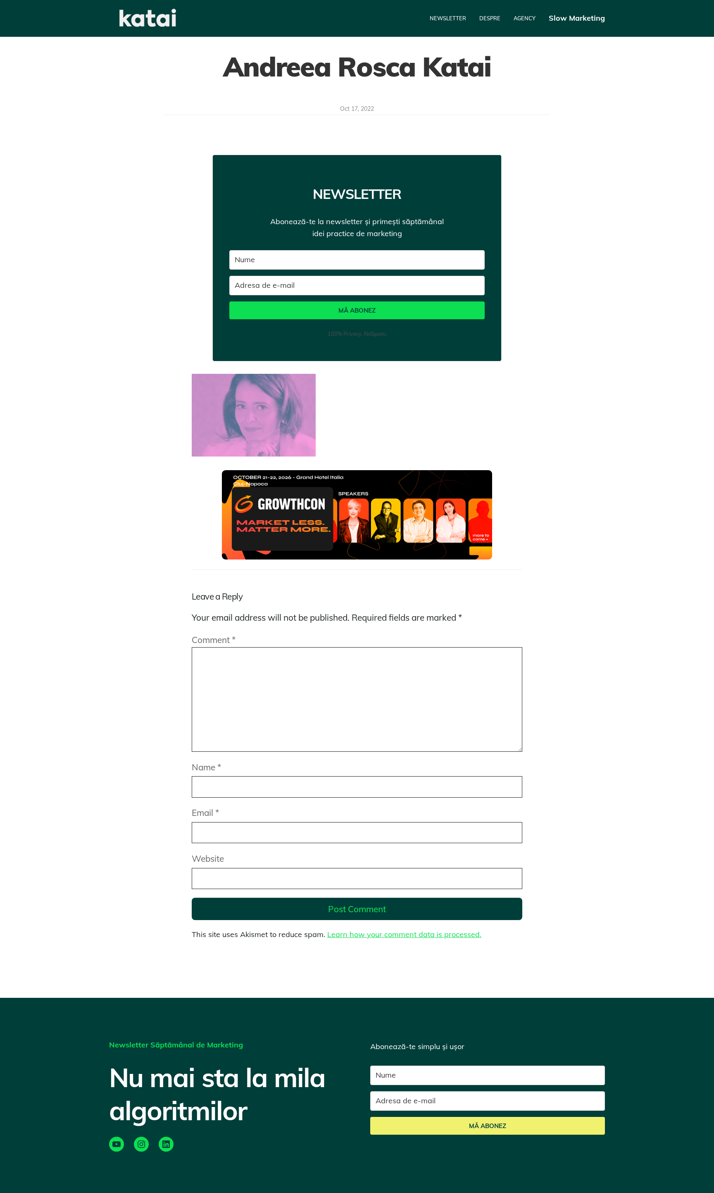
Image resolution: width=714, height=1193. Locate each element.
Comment (214, 639)
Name (206, 767)
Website (208, 858)
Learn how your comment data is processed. (404, 934)
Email (205, 812)
